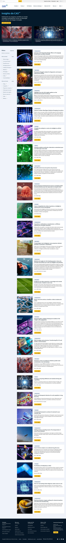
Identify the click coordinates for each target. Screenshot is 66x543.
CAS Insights (17, 523)
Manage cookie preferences (48, 539)
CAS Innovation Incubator (45, 529)
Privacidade (25, 539)
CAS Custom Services (6, 531)
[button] (62, 1)
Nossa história (43, 523)
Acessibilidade (39, 539)
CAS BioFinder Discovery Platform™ (6, 524)
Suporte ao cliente (47, 1)
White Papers (17, 529)
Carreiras (42, 525)
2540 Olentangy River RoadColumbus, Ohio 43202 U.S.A (58, 529)
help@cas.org (55, 524)
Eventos (16, 525)
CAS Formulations (31, 532)
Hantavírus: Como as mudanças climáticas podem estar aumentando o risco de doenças (16, 40)
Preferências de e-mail (32, 539)
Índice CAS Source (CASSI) (19, 534)
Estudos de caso (18, 531)
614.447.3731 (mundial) (57, 527)
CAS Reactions (30, 525)
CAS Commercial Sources (32, 531)
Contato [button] (55, 532)
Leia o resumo (37, 102)
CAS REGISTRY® (30, 523)
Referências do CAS (31, 527)
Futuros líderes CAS (44, 527)
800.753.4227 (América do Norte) (57, 526)
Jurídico (20, 539)
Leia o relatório (37, 274)
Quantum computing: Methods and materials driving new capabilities (48, 40)
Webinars (16, 527)
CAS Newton (29, 6)
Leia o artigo (37, 64)
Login (57, 1)
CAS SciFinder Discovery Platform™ (6, 527)
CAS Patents (30, 529)
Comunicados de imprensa (45, 531)
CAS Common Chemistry (19, 532)
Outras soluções (5, 533)
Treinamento (53, 1)
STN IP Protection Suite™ (6, 529)
